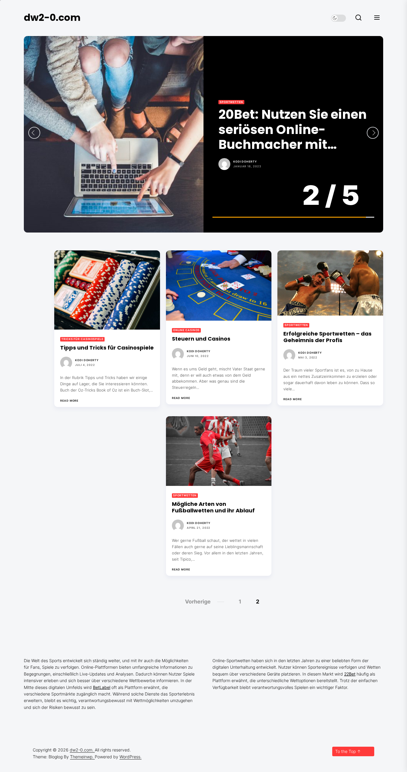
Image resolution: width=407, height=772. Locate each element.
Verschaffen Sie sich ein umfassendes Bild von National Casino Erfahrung (287, 129)
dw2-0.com (52, 17)
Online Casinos (233, 102)
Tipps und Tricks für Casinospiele (107, 347)
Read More (69, 400)
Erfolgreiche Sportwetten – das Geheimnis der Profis (327, 337)
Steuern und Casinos (201, 338)
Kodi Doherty (245, 161)
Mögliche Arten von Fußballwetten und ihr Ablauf (213, 507)
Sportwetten (296, 325)
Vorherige (198, 601)
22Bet (349, 673)
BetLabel (101, 687)
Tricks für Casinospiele (82, 339)
